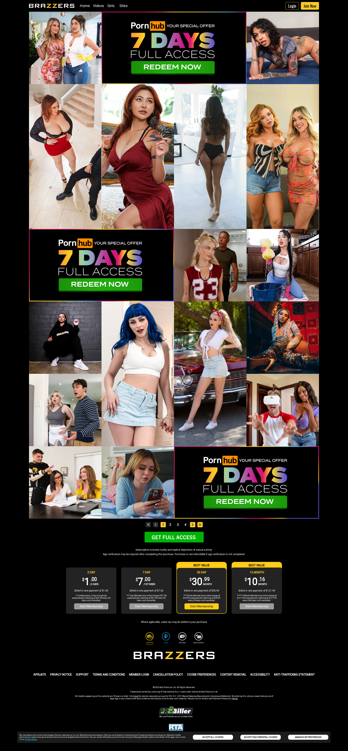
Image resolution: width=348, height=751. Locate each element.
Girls (111, 6)
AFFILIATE (39, 674)
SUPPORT (82, 674)
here (136, 696)
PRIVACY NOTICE (61, 674)
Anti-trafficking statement (294, 674)
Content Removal (233, 674)
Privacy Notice (31, 739)
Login (292, 6)
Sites (123, 6)
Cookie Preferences (201, 674)
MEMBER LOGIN (139, 674)
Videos (98, 6)
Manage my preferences (308, 737)
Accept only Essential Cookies (260, 737)
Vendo (235, 698)
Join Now (309, 6)
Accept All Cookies (212, 737)
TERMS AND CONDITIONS (109, 674)
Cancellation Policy (168, 674)
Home (85, 6)
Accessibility (260, 674)
